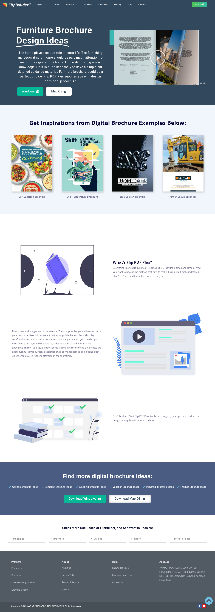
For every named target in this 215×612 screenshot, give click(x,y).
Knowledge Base (120, 568)
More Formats (182, 538)
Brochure (58, 538)
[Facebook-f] (200, 606)
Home (56, 4)
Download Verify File (122, 575)
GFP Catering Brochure (32, 196)
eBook (137, 538)
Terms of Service (70, 582)
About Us (66, 568)
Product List (17, 568)
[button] (158, 58)
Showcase (103, 4)
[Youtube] (204, 606)
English (39, 4)
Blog (130, 4)
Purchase (88, 4)
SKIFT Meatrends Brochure (82, 196)
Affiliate (66, 589)
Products (70, 4)
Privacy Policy (68, 575)
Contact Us (117, 582)
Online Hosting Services (23, 582)
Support (142, 4)
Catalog (98, 538)
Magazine (18, 538)
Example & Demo (19, 590)
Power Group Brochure (183, 196)
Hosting (118, 4)
